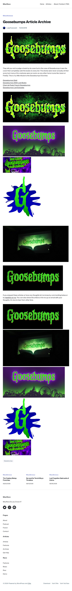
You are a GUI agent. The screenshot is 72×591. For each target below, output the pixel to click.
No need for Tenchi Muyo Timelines (34, 479)
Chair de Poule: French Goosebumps (16, 85)
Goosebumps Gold (10, 80)
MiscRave (7, 4)
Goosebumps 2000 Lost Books (14, 83)
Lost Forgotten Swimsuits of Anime (59, 479)
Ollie (29, 583)
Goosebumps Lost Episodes (13, 87)
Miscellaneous (8, 16)
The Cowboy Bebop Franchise (9, 479)
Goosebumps (8, 461)
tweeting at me (10, 297)
